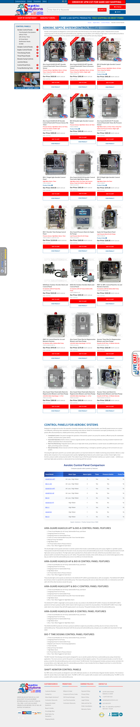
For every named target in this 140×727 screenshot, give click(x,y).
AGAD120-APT (50, 479)
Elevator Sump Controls (25, 59)
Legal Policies (85, 700)
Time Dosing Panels (23, 53)
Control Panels (105, 23)
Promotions (37, 1)
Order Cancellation (86, 706)
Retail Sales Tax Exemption (49, 715)
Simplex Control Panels (25, 47)
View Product (55, 87)
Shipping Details (49, 719)
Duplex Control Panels (24, 50)
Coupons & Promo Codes (70, 694)
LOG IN (118, 12)
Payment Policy (85, 691)
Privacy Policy (85, 694)
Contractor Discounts (51, 700)
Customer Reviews (50, 691)
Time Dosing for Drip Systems (27, 32)
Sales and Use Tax (86, 703)
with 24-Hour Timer (24, 37)
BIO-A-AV (48, 484)
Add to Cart (56, 83)
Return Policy (85, 697)
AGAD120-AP (49, 493)
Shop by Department (27, 18)
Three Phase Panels (23, 56)
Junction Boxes (22, 62)
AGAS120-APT (50, 488)
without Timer (23, 35)
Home (89, 23)
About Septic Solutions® (52, 697)
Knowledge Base (50, 711)
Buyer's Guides (49, 708)
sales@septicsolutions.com (110, 700)
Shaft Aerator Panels (24, 42)
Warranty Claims (86, 709)
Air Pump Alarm (23, 39)
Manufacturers (47, 18)
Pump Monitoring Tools (25, 68)
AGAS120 (48, 512)
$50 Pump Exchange (69, 697)
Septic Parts (96, 23)
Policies (29, 1)
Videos (44, 1)
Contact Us (48, 694)
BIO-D (47, 517)
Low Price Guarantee (69, 700)
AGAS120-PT (49, 502)
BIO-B (47, 498)
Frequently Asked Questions (50, 704)
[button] (136, 363)
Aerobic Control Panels (24, 30)
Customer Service (20, 1)
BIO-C (47, 507)
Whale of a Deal (67, 691)
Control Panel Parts (23, 65)
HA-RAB (21, 44)
